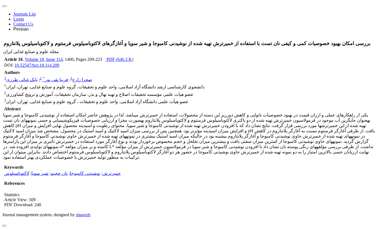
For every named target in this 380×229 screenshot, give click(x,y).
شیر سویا (39, 173)
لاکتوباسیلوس (16, 173)
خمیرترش (111, 173)
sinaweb (83, 214)
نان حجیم (59, 173)
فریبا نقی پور (55, 79)
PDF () (119, 59)
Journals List (24, 14)
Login (18, 19)
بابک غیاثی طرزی (22, 79)
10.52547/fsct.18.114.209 (36, 65)
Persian (21, 29)
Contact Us (23, 24)
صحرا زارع (82, 79)
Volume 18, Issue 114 (44, 59)
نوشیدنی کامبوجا (85, 173)
